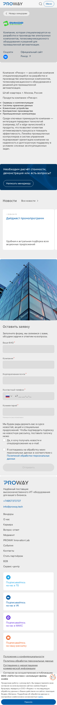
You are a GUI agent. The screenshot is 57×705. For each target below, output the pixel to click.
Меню (49, 3)
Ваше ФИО (8, 342)
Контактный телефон (13, 390)
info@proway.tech (13, 506)
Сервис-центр (11, 566)
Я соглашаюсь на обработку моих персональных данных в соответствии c (29, 454)
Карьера (8, 524)
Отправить (28, 467)
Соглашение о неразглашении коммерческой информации (20, 667)
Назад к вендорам (18, 13)
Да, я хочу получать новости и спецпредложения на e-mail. (24, 442)
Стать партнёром (13, 555)
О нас (6, 519)
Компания (8, 358)
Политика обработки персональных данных (28, 660)
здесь (40, 697)
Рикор (24, 56)
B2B (5, 561)
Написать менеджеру (18, 183)
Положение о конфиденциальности (23, 656)
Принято (28, 702)
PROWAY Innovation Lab (16, 540)
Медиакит (9, 535)
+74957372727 (12, 500)
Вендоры (8, 514)
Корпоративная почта (14, 374)
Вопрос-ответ (11, 529)
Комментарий (10, 405)
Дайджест (25, 218)
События (8, 545)
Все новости (28, 200)
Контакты (8, 550)
